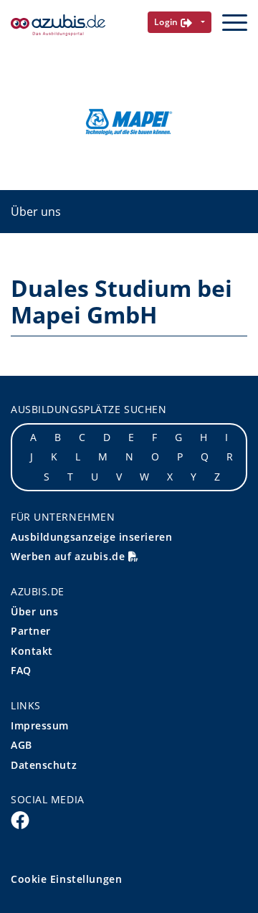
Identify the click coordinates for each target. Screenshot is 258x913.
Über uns (36, 211)
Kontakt (32, 651)
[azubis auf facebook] (20, 819)
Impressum (40, 725)
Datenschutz (44, 765)
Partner (31, 631)
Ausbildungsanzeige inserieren (91, 537)
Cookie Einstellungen (66, 879)
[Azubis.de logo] (58, 25)
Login (167, 22)
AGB (21, 745)
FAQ (21, 670)
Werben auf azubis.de (69, 556)
